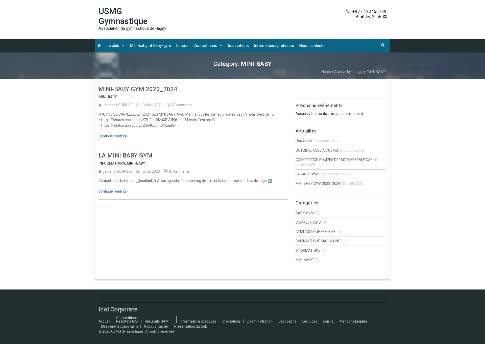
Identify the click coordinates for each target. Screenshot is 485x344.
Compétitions (205, 45)
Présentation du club (190, 326)
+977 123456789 (369, 11)
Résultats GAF (127, 321)
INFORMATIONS (112, 163)
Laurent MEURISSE (118, 105)
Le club (112, 45)
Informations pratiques (274, 45)
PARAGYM (304, 141)
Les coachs (287, 321)
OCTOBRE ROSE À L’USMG (317, 150)
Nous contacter (312, 45)
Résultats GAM (156, 321)
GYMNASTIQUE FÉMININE (316, 232)
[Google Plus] (373, 17)
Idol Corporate (118, 309)
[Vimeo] (384, 17)
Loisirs (182, 45)
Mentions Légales (354, 321)
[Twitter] (362, 17)
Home (326, 72)
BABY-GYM (305, 213)
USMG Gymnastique (123, 16)
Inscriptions (238, 45)
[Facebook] (357, 17)
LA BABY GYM (307, 174)
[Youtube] (379, 17)
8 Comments (179, 171)
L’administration (260, 321)
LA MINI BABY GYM (126, 155)
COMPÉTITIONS (308, 222)
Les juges (309, 321)
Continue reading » (113, 136)
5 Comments (182, 105)
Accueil (104, 321)
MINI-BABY (108, 97)
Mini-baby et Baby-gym (150, 45)
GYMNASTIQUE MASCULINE (318, 241)
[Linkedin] (368, 17)
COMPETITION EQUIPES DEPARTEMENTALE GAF (334, 160)
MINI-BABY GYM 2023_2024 (138, 89)
